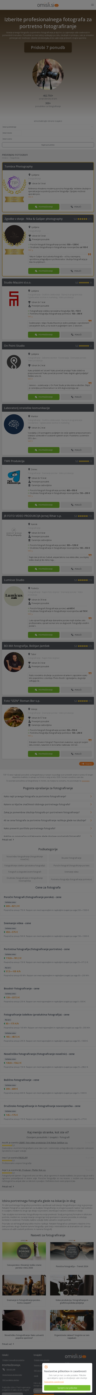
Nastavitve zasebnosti (54, 1381)
